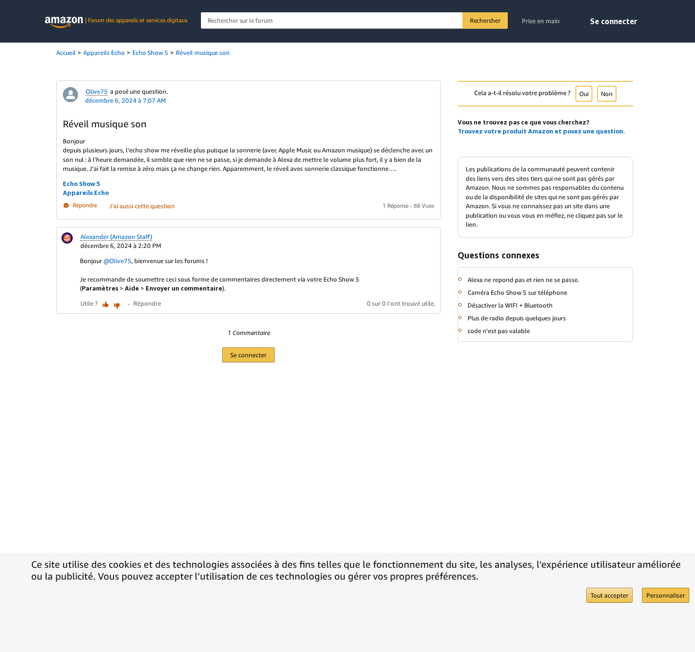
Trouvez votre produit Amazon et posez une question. (541, 131)
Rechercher (485, 20)
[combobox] (354, 20)
